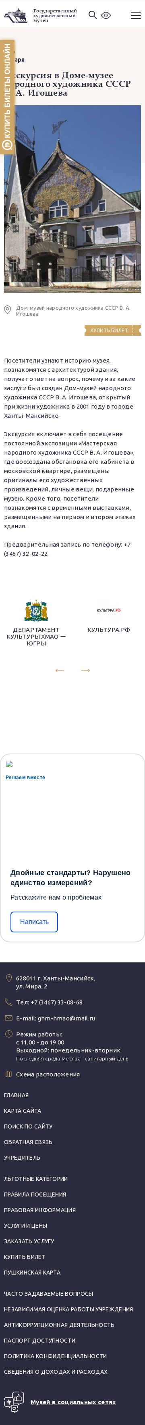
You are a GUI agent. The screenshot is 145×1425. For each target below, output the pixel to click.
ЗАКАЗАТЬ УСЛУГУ (29, 1241)
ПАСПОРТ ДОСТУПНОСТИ (39, 1340)
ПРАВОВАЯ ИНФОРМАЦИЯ (40, 1210)
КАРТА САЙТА (22, 1111)
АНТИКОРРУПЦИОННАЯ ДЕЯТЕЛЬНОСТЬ (59, 1325)
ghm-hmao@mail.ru (66, 1018)
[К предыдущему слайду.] (59, 670)
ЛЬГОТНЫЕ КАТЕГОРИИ (36, 1179)
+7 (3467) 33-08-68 (57, 1002)
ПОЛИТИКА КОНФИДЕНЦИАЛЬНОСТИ (55, 1356)
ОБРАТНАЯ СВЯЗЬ (28, 1142)
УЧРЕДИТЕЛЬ (22, 1157)
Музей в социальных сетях (73, 1402)
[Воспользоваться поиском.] (93, 15)
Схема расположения (48, 1074)
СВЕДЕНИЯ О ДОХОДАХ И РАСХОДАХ (56, 1372)
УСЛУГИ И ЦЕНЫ (25, 1226)
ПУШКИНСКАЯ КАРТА (32, 1272)
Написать (34, 921)
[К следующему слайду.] (86, 670)
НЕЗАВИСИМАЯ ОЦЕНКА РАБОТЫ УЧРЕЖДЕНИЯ (68, 1309)
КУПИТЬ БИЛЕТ (25, 1257)
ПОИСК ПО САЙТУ (28, 1126)
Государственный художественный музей (55, 15)
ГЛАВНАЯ (16, 1095)
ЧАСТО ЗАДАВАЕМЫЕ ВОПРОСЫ (48, 1294)
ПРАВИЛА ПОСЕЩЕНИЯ (35, 1194)
